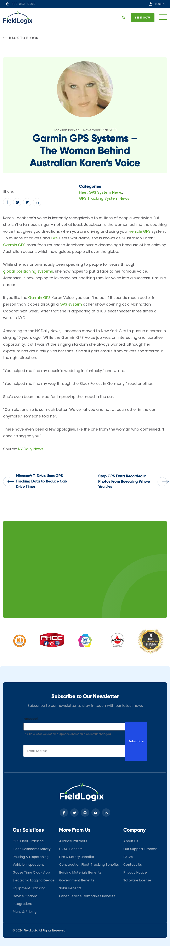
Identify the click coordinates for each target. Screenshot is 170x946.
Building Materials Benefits (80, 872)
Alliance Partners (73, 841)
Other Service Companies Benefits (87, 896)
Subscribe (136, 741)
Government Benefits (76, 880)
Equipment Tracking (29, 888)
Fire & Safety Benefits (76, 856)
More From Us (74, 830)
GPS (54, 238)
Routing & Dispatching (31, 856)
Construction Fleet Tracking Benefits (89, 864)
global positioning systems (28, 271)
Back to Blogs (23, 37)
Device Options (25, 896)
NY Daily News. (31, 449)
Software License (137, 880)
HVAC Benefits (71, 849)
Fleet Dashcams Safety (32, 849)
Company (134, 830)
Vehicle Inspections (28, 864)
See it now (142, 17)
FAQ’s (128, 856)
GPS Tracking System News (104, 198)
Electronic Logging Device (34, 880)
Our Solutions (28, 830)
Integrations (23, 903)
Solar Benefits (70, 888)
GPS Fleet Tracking (28, 841)
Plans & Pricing (24, 911)
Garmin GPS (14, 244)
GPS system (71, 304)
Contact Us (132, 864)
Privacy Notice (135, 872)
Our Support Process (140, 849)
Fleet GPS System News (100, 192)
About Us (130, 841)
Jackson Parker (66, 130)
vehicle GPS (140, 231)
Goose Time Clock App (31, 872)
